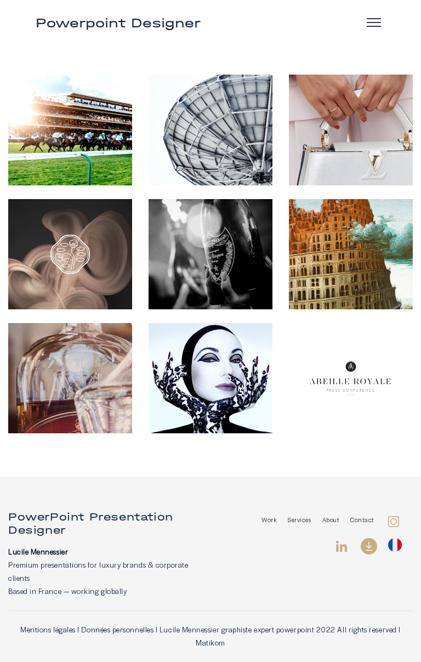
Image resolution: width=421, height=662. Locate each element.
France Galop (70, 132)
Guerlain (351, 368)
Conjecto (351, 243)
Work (269, 520)
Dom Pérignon (210, 243)
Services (299, 520)
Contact (362, 520)
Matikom (210, 642)
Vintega (350, 120)
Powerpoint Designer (118, 23)
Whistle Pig (70, 381)
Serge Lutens (210, 368)
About (331, 520)
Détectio (210, 132)
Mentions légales (48, 629)
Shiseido (70, 243)
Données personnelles (117, 629)
